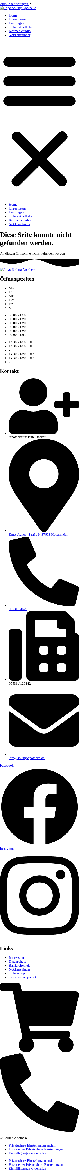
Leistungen (16, 23)
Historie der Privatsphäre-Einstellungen (36, 1149)
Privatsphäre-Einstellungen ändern (32, 1145)
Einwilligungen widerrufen (27, 1153)
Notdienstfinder (19, 35)
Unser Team (17, 19)
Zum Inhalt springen (14, 4)
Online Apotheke (20, 27)
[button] (39, 120)
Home (13, 15)
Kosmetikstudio (20, 31)
